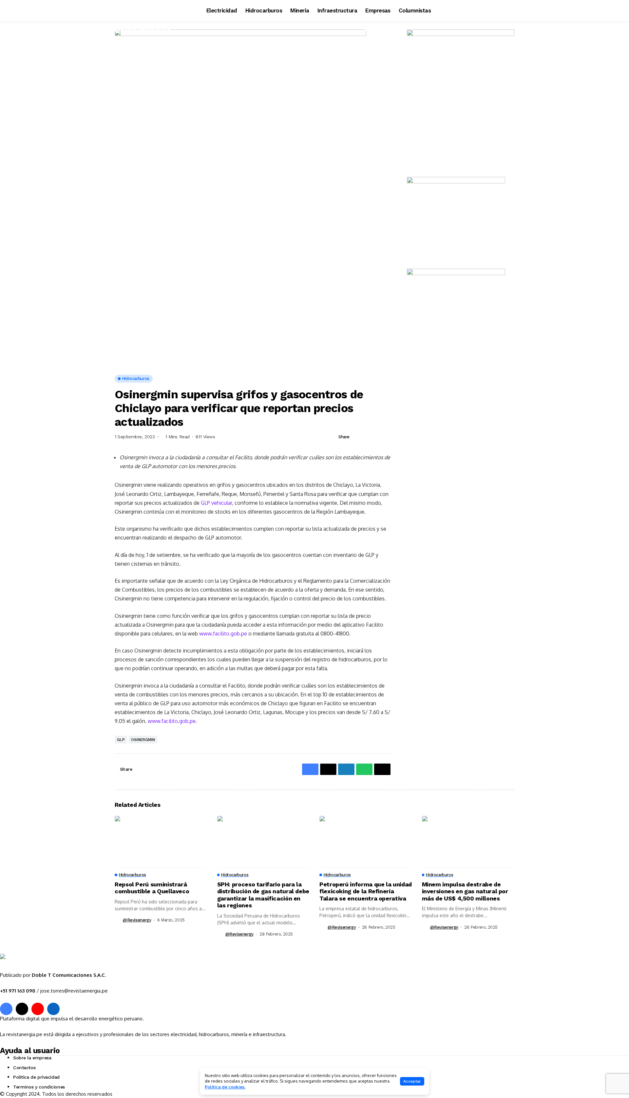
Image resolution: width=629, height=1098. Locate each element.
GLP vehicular (216, 503)
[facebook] (6, 1009)
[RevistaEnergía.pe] (41, 963)
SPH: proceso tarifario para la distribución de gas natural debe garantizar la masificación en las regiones (263, 895)
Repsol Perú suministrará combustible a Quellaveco (152, 888)
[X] (22, 1009)
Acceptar (412, 1081)
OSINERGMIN (143, 739)
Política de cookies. (225, 1086)
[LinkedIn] (53, 1009)
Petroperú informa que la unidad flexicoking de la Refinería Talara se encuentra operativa (365, 891)
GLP (121, 739)
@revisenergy (137, 920)
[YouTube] (37, 1009)
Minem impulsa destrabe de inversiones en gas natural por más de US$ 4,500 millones (465, 891)
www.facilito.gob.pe (223, 633)
